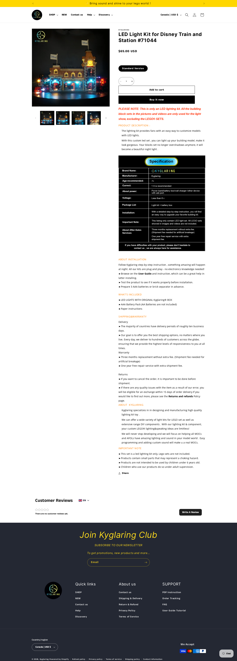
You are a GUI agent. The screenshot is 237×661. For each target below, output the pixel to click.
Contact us (81, 604)
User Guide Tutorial (174, 611)
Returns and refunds (180, 396)
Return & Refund (128, 604)
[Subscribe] (146, 562)
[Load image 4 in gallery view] (94, 118)
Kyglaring (44, 659)
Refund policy (78, 659)
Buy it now (157, 99)
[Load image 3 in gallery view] (78, 118)
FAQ (164, 604)
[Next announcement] (204, 3)
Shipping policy (132, 659)
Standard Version (133, 68)
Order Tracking (171, 598)
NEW (78, 598)
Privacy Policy (127, 611)
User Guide (144, 273)
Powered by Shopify (59, 659)
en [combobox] (84, 500)
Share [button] (125, 473)
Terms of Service (129, 617)
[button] (53, 15)
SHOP (78, 592)
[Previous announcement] (33, 3)
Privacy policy (96, 659)
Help (78, 611)
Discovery (81, 617)
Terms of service (114, 659)
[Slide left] (35, 118)
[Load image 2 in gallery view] (63, 118)
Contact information (152, 659)
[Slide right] (106, 118)
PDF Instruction (171, 592)
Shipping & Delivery (130, 598)
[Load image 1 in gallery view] (47, 118)
